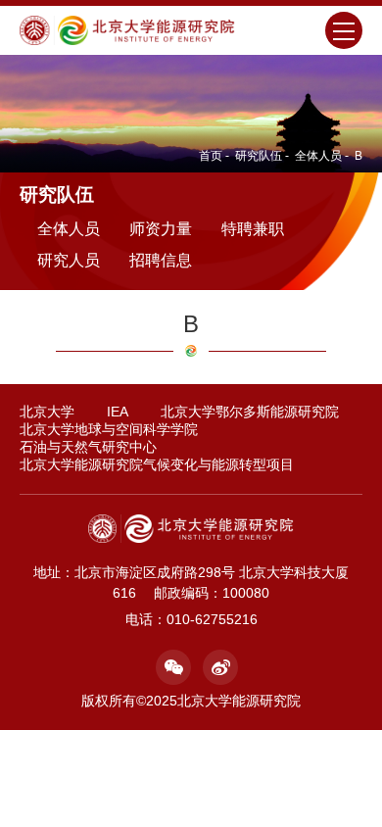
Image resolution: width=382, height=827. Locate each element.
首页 (210, 156)
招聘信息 (160, 260)
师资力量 (160, 228)
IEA (117, 411)
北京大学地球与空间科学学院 (109, 429)
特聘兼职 (252, 228)
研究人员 (68, 260)
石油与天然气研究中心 (88, 447)
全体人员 (318, 156)
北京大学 (47, 411)
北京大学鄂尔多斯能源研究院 (250, 411)
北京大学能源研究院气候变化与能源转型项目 (157, 464)
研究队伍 (258, 156)
